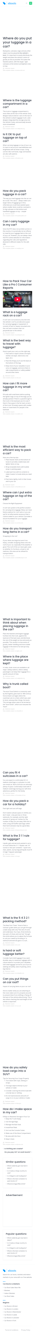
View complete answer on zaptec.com (12, 651)
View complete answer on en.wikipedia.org (14, 128)
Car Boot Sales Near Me (12, 1288)
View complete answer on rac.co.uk (12, 1006)
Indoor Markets (9, 1293)
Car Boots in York (10, 1321)
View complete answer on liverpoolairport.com (15, 830)
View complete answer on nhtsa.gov (12, 1103)
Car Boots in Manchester (12, 1312)
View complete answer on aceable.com (13, 414)
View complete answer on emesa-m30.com (14, 70)
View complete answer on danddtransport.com (15, 557)
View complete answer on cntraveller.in (13, 711)
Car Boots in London (11, 1309)
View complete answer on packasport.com (13, 335)
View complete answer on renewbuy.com (13, 248)
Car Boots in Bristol (11, 1306)
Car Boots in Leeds (10, 1315)
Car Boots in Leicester (11, 1318)
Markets (7, 1290)
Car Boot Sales (9, 1296)
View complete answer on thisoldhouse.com (14, 487)
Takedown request (9, 68)
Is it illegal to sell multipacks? (17, 1176)
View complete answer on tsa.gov (11, 856)
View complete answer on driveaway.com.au (14, 795)
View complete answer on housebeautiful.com (14, 215)
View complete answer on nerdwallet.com (13, 973)
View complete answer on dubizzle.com (13, 1144)
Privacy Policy (25, 1330)
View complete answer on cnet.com (12, 378)
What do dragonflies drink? (16, 1184)
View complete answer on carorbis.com (13, 523)
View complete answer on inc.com (11, 945)
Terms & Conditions (11, 1330)
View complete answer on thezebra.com (13, 158)
